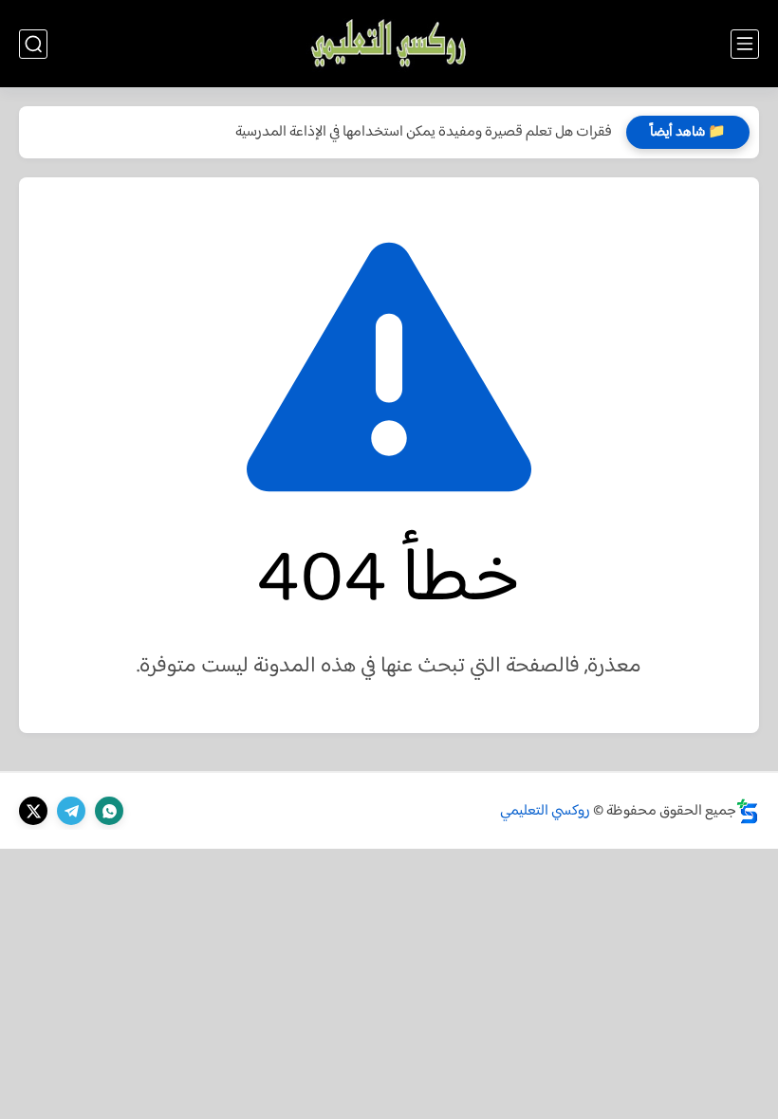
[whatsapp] (109, 811)
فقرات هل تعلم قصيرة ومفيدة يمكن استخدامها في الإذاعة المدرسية (423, 132)
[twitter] (33, 811)
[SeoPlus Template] (747, 811)
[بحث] (33, 44)
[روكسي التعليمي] (389, 44)
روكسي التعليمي (545, 811)
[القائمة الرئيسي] (745, 44)
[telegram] (71, 811)
